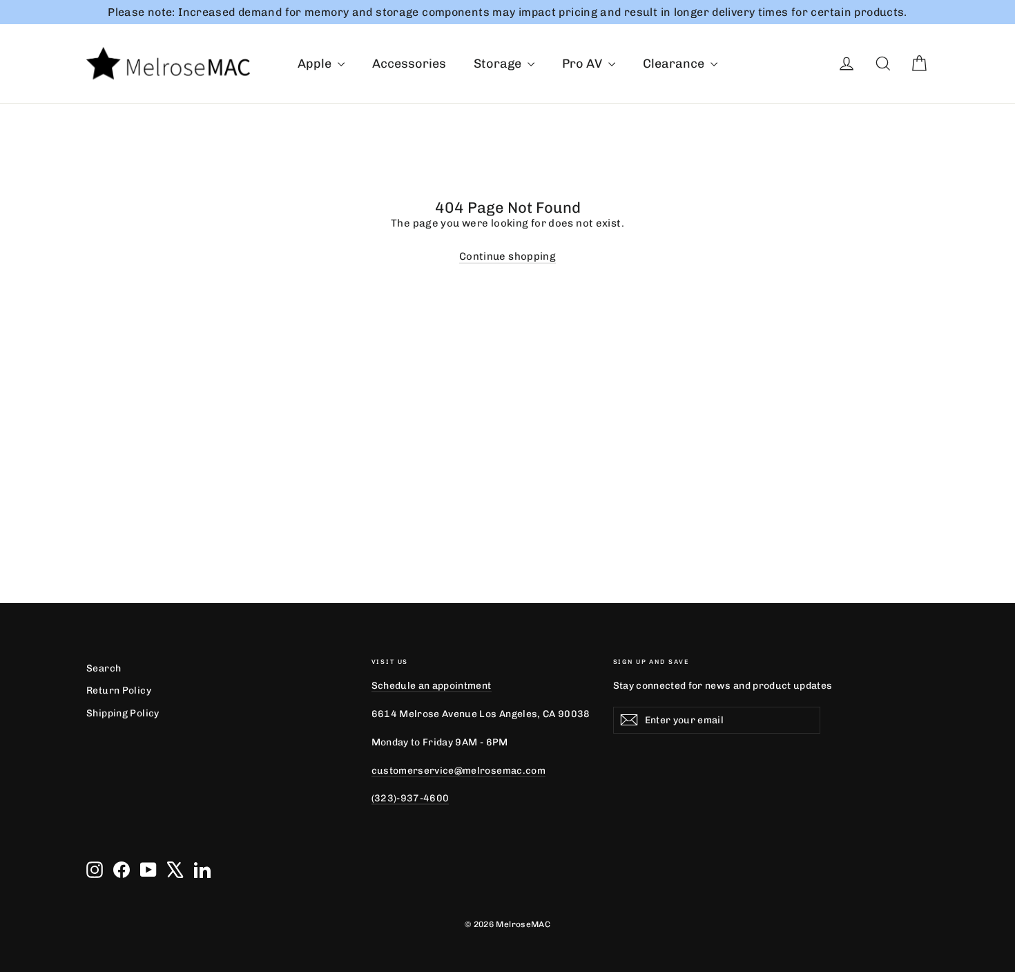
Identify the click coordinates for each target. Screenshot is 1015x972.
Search (103, 668)
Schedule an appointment (431, 685)
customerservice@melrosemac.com (458, 770)
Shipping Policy (123, 712)
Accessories (409, 63)
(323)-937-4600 (410, 797)
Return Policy (118, 690)
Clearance (675, 63)
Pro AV (583, 63)
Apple (316, 63)
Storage (499, 63)
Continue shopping (507, 256)
